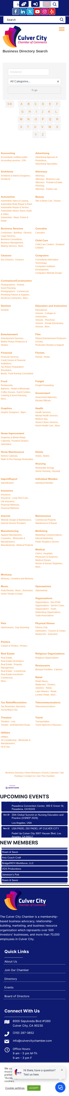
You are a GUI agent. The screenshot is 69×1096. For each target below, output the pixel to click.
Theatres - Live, (8, 721)
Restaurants (42, 665)
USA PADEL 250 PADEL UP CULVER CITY (35, 823)
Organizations (43, 598)
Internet (5, 515)
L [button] (56, 111)
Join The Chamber (46, 776)
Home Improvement (12, 433)
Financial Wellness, (10, 505)
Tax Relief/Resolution (14, 702)
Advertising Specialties (46, 164)
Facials (57, 201)
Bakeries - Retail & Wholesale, (15, 388)
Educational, (41, 310)
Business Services (12, 228)
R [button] (57, 119)
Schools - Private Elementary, (49, 323)
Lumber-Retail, (42, 695)
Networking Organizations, (48, 612)
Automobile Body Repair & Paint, (16, 204)
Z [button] (43, 134)
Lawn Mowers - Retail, (46, 691)
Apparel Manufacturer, (11, 535)
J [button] (42, 111)
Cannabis (41, 228)
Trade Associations (44, 615)
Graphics (6, 408)
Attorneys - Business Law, (47, 179)
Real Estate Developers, (12, 661)
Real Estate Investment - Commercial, (12, 676)
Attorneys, (40, 176)
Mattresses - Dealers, (45, 684)
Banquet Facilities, (44, 669)
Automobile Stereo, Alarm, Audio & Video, (16, 212)
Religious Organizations (50, 653)
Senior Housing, (43, 471)
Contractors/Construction (16, 280)
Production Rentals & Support (49, 345)
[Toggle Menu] (62, 29)
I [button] (36, 111)
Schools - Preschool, (45, 320)
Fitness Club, (41, 627)
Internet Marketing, (44, 538)
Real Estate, (7, 658)
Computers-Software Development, (45, 268)
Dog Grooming (22, 627)
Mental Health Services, (46, 415)
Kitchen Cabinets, (9, 456)
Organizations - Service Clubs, (50, 605)
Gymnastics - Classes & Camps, (50, 631)
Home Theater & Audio (12, 594)
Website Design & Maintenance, (16, 520)
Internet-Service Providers (13, 523)
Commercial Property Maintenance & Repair (46, 521)
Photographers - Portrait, (12, 285)
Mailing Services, (9, 246)
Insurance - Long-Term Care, (14, 498)
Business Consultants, (11, 239)
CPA (24, 160)
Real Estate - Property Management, (11, 666)
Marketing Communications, (48, 535)
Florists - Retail (42, 357)
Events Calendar (50, 772)
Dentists (6, 305)
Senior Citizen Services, (46, 422)
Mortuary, (5, 578)
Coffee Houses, (8, 392)
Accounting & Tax (9, 710)
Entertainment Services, (12, 338)
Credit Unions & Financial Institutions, (13, 362)
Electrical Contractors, (11, 298)
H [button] (30, 111)
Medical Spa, (41, 419)
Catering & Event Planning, (14, 395)
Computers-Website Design (48, 273)
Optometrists (43, 586)
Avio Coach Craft (11, 852)
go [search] (35, 90)
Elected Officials (43, 400)
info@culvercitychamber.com (32, 1040)
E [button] (50, 104)
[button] (24, 4)
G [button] (22, 111)
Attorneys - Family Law (46, 189)
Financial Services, (10, 357)
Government (42, 393)
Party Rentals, (7, 590)
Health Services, (43, 412)
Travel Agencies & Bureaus (48, 725)
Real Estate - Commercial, (13, 671)
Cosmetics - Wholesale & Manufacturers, (13, 540)
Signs (23, 412)
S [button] (21, 126)
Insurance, (6, 494)
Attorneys (41, 171)
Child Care (41, 240)
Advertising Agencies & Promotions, (46, 159)
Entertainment (9, 334)
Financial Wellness (10, 508)
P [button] (43, 119)
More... (21, 246)
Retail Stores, (41, 681)
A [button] (21, 104)
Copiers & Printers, (10, 646)
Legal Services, (8, 236)
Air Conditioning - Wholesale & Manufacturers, (15, 742)
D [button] (43, 104)
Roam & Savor (10, 875)
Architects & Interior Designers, (15, 176)
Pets (3, 623)
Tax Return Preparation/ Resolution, (12, 368)
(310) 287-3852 (23, 1032)
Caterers (58, 669)
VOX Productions (11, 863)
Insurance (7, 490)
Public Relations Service (47, 542)
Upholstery (6, 444)
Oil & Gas (5, 747)
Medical (40, 549)
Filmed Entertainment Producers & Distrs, (50, 340)
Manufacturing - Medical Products (17, 545)
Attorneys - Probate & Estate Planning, (48, 184)
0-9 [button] (10, 104)
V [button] (42, 126)
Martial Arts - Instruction (46, 634)
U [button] (35, 126)
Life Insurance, (8, 501)
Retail (38, 677)
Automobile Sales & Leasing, (15, 201)
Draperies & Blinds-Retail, (13, 437)
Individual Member (46, 478)
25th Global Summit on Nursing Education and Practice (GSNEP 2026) (38, 812)
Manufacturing (10, 531)
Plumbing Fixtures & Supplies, (15, 294)
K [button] (49, 111)
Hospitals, (48, 553)
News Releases (33, 772)
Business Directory (14, 772)
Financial (6, 352)
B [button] (29, 104)
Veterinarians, (7, 627)
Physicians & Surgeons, (46, 557)
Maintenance (43, 515)
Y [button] (36, 134)
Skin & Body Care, (44, 201)
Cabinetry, (6, 441)
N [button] (28, 119)
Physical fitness (45, 623)
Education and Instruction (51, 305)
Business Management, (12, 242)
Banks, (4, 373)
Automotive (8, 196)
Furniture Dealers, (20, 441)
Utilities (5, 732)
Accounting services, (11, 160)
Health (39, 408)
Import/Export (9, 478)
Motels (46, 456)
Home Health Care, (44, 425)
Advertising (42, 153)
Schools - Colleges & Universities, (45, 315)
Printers (5, 641)
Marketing (41, 531)
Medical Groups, (43, 560)
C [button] (36, 104)
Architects (7, 171)
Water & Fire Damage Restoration (17, 459)
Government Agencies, (46, 397)
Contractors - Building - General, (16, 232)
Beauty (39, 196)
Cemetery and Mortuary (22, 578)
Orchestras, (27, 590)
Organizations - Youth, (46, 609)
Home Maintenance (12, 451)
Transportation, (42, 721)
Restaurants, (7, 385)
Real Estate (8, 653)
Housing (40, 463)
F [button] (57, 104)
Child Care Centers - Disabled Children (49, 246)
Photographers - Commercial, (15, 291)
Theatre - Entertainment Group (15, 725)
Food (4, 381)
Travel (39, 717)
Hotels (39, 451)
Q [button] (50, 119)
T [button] (28, 126)
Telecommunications (48, 702)
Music (4, 586)
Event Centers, (24, 392)
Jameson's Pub (10, 869)
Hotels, (38, 456)
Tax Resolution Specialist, (13, 706)
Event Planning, (8, 288)
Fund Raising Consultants (20, 373)
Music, (18, 590)
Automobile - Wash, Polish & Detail (14, 219)
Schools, (39, 326)
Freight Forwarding (44, 385)
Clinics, (38, 553)
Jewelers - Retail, (43, 688)
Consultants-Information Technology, (46, 261)
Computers (42, 255)
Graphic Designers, (10, 412)
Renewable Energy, (44, 468)
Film (38, 334)
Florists (40, 352)
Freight (39, 381)
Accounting (8, 153)
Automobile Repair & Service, (15, 207)
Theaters (6, 717)
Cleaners (6, 255)
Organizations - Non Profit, (48, 602)
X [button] (57, 126)
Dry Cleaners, (7, 259)
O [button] (36, 119)
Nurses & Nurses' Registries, (49, 563)
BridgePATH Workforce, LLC (18, 858)
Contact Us (29, 776)
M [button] (21, 119)
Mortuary (6, 574)
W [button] (49, 126)
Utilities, (4, 737)
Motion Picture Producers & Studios (14, 343)
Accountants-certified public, (14, 157)
